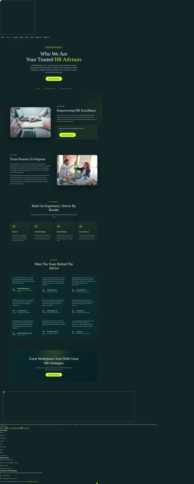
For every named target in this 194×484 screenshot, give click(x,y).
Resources (38, 37)
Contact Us (46, 37)
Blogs (21, 37)
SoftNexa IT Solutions (32, 481)
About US (8, 37)
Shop (32, 37)
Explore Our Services (53, 78)
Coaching (15, 37)
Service (27, 37)
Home (2, 37)
